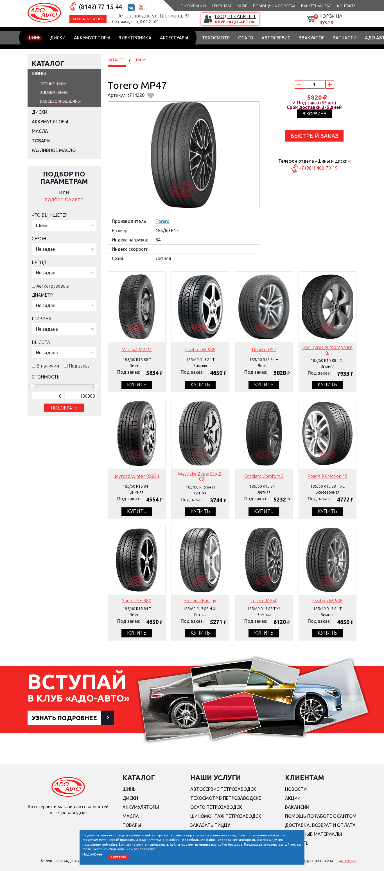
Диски (57, 37)
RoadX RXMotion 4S (327, 476)
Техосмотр (216, 37)
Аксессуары (174, 37)
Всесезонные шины (60, 101)
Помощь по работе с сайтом (320, 816)
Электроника (135, 37)
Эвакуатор (311, 37)
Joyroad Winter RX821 (136, 476)
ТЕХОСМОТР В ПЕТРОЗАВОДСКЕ (225, 798)
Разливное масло (54, 150)
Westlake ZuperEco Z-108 (200, 476)
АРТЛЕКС (347, 861)
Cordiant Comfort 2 (264, 476)
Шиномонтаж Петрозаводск (225, 816)
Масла (40, 131)
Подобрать (64, 407)
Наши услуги (215, 778)
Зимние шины (54, 92)
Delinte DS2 (264, 349)
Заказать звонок (88, 19)
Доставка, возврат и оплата (320, 825)
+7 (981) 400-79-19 (318, 168)
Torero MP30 (263, 600)
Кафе (242, 6)
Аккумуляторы (92, 37)
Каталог (48, 63)
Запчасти (344, 37)
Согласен (118, 857)
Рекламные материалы (313, 834)
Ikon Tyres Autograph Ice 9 (327, 350)
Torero (162, 221)
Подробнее (92, 854)
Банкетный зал (316, 6)
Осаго (245, 37)
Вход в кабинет (235, 16)
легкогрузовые (53, 285)
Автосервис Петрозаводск (223, 789)
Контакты (346, 6)
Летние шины (53, 84)
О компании (193, 6)
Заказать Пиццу (210, 825)
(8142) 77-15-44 (100, 6)
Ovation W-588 (327, 600)
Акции (293, 798)
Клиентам (221, 6)
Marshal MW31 (136, 349)
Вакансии (297, 807)
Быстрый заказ (314, 136)
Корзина (330, 16)
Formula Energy (200, 600)
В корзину (314, 113)
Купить (136, 384)
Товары (41, 140)
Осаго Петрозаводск (216, 807)
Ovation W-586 (200, 349)
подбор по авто (64, 199)
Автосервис (275, 37)
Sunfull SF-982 (136, 600)
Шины (35, 37)
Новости (296, 789)
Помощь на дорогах (274, 6)
